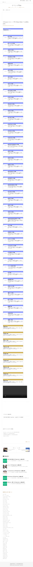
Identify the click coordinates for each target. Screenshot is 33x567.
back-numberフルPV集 (6, 504)
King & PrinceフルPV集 (6, 511)
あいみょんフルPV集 (6, 531)
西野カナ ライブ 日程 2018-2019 (9, 433)
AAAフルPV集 (5, 500)
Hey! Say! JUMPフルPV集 (6, 496)
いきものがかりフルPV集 (6, 532)
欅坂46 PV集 (4, 558)
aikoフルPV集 (5, 501)
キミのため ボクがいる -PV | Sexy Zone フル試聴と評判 (16, 470)
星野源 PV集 (4, 548)
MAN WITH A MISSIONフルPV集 (7, 515)
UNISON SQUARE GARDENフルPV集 (8, 527)
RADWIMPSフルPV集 (6, 521)
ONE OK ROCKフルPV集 (6, 520)
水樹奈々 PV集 (5, 547)
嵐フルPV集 (4, 494)
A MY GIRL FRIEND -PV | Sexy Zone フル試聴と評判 (15, 459)
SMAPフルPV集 (5, 525)
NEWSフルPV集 (5, 516)
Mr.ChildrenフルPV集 (6, 499)
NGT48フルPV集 (5, 517)
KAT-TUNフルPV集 (5, 510)
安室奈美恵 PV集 (5, 538)
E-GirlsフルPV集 (5, 505)
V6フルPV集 (4, 528)
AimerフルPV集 (5, 502)
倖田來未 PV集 (5, 543)
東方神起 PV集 (5, 553)
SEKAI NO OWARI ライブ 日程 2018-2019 (10, 434)
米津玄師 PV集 (5, 557)
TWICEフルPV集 (5, 526)
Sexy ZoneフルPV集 (6, 507)
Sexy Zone (28, 441)
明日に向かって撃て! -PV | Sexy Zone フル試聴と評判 (15, 482)
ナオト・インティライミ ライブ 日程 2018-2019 (11, 432)
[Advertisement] (16, 17)
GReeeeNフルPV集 (5, 506)
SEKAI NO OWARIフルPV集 (7, 522)
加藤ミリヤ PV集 (5, 541)
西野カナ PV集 (5, 551)
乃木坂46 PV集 (5, 554)
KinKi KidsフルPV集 (6, 512)
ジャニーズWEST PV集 (6, 536)
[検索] (30, 0)
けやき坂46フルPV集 (6, 533)
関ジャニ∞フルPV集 (6, 495)
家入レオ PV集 (5, 542)
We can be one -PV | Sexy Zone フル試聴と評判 (15, 476)
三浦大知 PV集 (5, 546)
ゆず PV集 (4, 537)
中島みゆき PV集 (5, 552)
